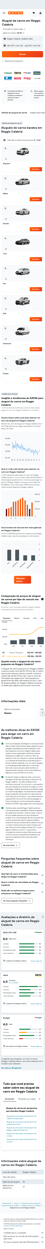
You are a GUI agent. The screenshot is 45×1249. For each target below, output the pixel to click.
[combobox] (14, 29)
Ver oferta (35, 169)
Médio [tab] (17, 618)
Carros (16, 1203)
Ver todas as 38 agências (11, 1068)
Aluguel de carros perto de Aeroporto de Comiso (21, 1134)
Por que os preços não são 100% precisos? (21, 1242)
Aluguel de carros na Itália (10, 1205)
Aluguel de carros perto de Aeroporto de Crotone (21, 1140)
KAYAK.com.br (6, 1203)
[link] (22, 580)
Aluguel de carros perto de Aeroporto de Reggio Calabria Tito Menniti (21, 1129)
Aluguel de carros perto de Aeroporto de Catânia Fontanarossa (21, 1117)
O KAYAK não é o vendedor (15, 1233)
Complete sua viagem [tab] (27, 1099)
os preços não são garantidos (13, 1226)
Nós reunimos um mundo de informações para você (21, 1237)
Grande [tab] (26, 618)
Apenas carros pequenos (14, 61)
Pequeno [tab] (6, 618)
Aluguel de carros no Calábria (30, 1205)
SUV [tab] (35, 618)
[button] (4, 13)
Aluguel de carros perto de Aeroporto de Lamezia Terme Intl (21, 1123)
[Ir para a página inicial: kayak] (15, 12)
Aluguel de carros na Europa (30, 1203)
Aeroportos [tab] (9, 1099)
